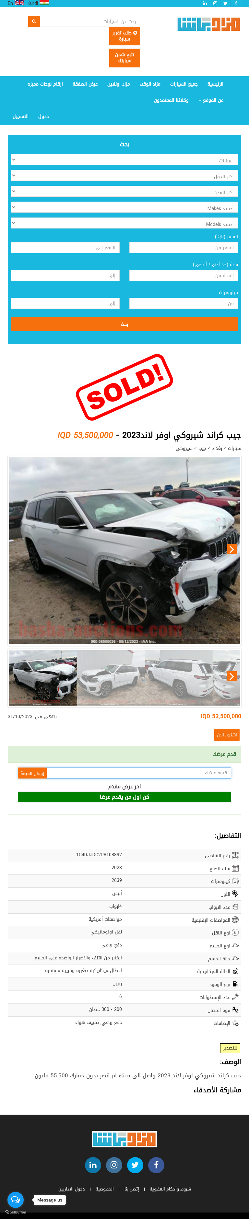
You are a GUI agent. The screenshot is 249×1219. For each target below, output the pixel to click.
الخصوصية (105, 1189)
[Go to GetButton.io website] (15, 1212)
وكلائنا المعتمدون (171, 100)
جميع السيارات (184, 84)
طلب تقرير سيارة (122, 36)
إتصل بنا (131, 1189)
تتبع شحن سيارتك (124, 57)
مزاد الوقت (150, 84)
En (11, 3)
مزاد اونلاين (118, 84)
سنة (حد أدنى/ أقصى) (215, 264)
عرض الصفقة (85, 84)
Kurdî (34, 3)
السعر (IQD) (226, 236)
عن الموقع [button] (212, 100)
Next (232, 549)
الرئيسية (215, 84)
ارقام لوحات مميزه (45, 84)
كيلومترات (228, 292)
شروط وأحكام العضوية (170, 1189)
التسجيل (21, 116)
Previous (17, 549)
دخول (43, 116)
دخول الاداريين (71, 1189)
